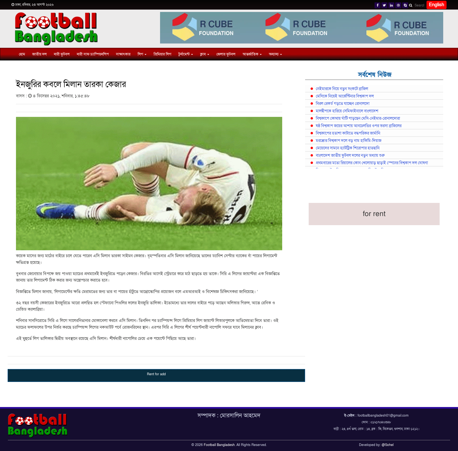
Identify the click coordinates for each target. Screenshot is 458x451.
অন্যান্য (274, 54)
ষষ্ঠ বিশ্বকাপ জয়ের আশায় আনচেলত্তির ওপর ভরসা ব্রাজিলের (358, 126)
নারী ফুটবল (62, 54)
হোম (22, 54)
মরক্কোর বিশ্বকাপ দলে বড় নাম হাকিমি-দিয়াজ (348, 140)
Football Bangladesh (219, 445)
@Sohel (388, 445)
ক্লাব (203, 54)
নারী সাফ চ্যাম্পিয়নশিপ (93, 54)
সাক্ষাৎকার (123, 54)
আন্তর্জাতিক (251, 54)
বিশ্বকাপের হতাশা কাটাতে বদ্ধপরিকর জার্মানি (348, 133)
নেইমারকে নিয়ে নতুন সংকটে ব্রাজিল (342, 89)
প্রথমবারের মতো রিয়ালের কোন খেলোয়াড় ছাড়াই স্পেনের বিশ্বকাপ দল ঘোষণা (372, 163)
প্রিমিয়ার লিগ (162, 54)
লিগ (141, 54)
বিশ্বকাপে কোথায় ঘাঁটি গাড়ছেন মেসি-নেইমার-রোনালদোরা (358, 118)
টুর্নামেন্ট (184, 54)
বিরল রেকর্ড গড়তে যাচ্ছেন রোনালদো (343, 103)
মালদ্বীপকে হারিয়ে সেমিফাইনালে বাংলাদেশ (347, 111)
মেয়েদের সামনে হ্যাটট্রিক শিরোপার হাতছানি (348, 148)
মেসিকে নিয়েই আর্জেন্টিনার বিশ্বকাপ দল (345, 96)
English (436, 5)
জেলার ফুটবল (225, 54)
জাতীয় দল (39, 54)
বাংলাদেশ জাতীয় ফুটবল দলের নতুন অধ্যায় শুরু (350, 155)
